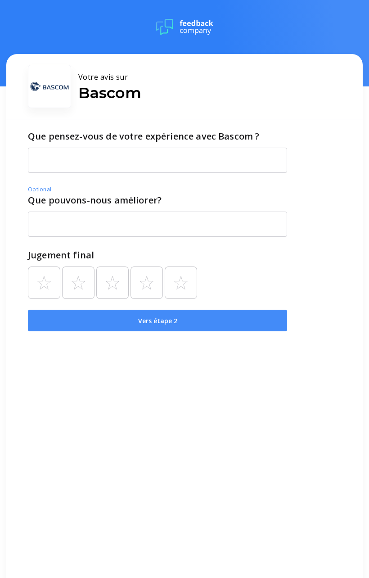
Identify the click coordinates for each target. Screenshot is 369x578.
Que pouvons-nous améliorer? (95, 200)
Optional (39, 189)
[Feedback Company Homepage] (184, 27)
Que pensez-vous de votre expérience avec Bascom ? (143, 136)
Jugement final (61, 255)
